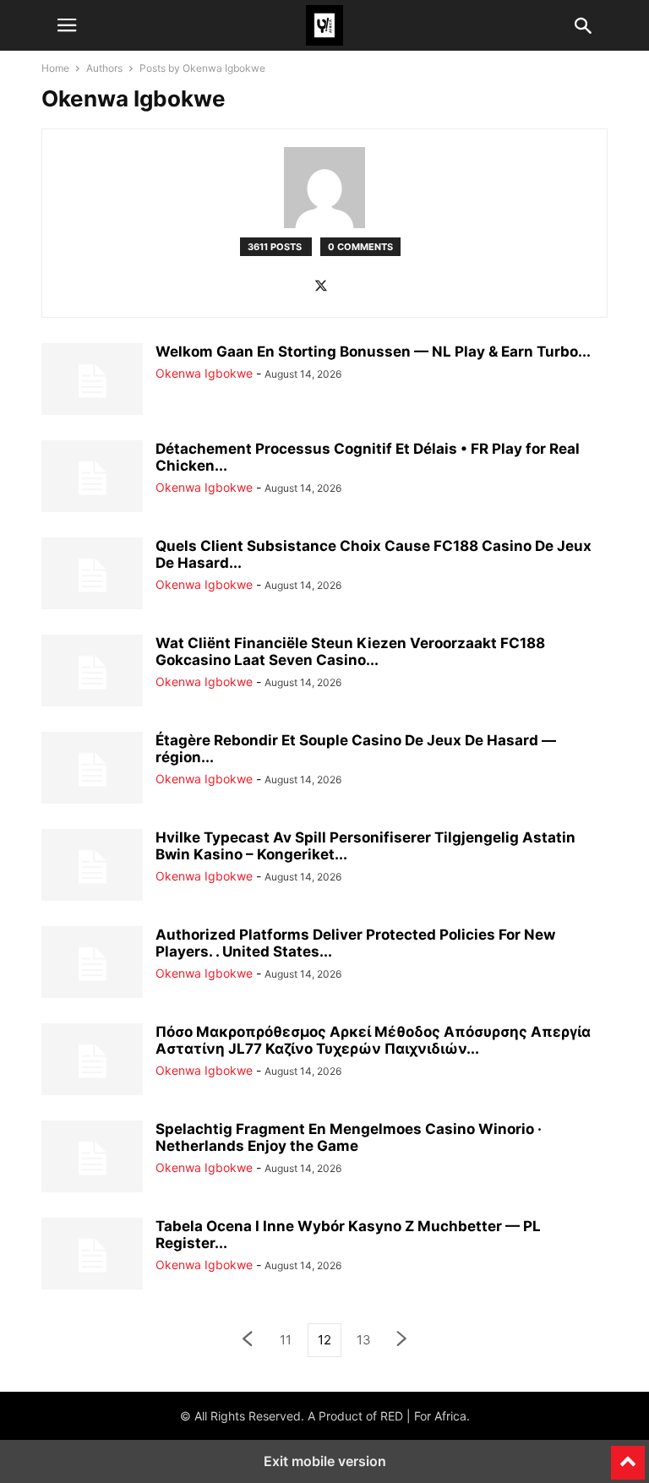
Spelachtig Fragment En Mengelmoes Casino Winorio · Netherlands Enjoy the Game (348, 1137)
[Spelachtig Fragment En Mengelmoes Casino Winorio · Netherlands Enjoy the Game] (92, 1158)
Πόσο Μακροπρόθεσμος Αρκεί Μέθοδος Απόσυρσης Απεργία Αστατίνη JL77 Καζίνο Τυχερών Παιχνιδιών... (373, 1040)
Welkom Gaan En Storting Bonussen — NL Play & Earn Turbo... (373, 351)
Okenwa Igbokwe (204, 373)
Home (55, 68)
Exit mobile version (325, 1461)
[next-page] (402, 1340)
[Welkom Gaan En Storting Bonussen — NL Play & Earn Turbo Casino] (92, 381)
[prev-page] (247, 1340)
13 (364, 1340)
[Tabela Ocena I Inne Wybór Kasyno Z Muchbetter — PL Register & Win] (92, 1256)
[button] (66, 25)
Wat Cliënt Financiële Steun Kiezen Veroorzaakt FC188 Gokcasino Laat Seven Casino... (350, 651)
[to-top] (628, 1455)
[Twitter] (321, 287)
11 (286, 1340)
